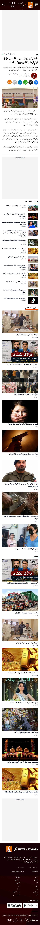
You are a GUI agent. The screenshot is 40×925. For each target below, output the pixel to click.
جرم (6, 54)
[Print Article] (9, 82)
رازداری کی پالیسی (20, 867)
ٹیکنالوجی (35, 892)
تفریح (37, 886)
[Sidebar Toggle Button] (36, 4)
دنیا (37, 883)
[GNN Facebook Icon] (27, 920)
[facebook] (36, 83)
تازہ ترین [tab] (36, 201)
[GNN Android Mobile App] (30, 905)
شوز (19, 886)
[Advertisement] (20, 31)
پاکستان (36, 880)
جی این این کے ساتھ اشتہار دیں (17, 871)
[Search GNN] (3, 5)
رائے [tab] (26, 201)
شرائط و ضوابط (35, 871)
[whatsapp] (25, 83)
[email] (14, 83)
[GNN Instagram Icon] (15, 920)
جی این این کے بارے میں (33, 867)
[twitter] (30, 83)
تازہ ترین (18, 883)
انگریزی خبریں (16, 895)
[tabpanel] (20, 254)
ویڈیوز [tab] (30, 201)
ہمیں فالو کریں (34, 920)
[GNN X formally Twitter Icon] (21, 920)
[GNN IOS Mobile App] (14, 905)
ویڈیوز (18, 889)
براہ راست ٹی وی (16, 892)
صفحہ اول (12, 54)
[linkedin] (20, 83)
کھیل (37, 889)
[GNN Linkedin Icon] (9, 920)
